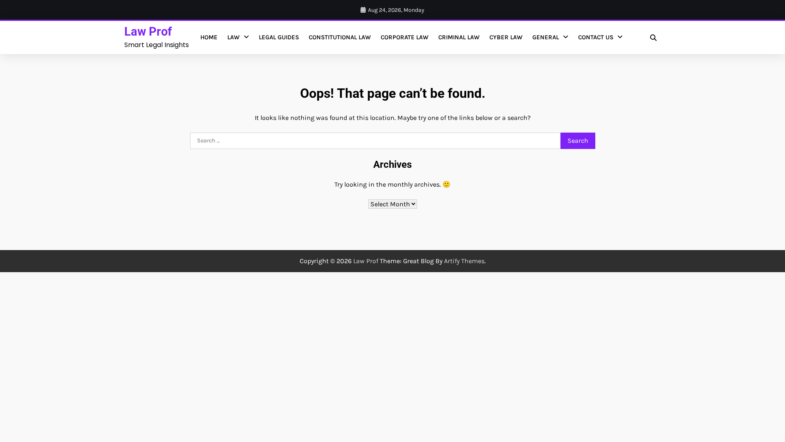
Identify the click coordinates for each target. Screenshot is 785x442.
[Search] (653, 37)
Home (209, 37)
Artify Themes (464, 261)
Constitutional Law (340, 37)
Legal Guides (279, 37)
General (545, 37)
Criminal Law (459, 37)
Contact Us (595, 37)
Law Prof (148, 31)
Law (233, 37)
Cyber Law (506, 37)
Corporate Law (404, 37)
